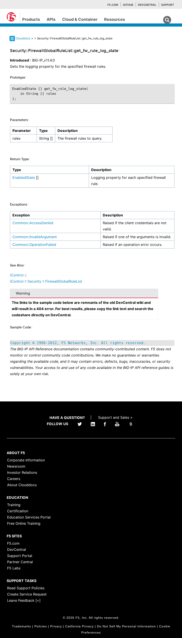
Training (13, 505)
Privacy (56, 626)
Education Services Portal (29, 517)
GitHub (128, 4)
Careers (13, 478)
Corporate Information (26, 460)
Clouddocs (23, 38)
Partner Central (20, 562)
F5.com (112, 4)
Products (31, 19)
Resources (114, 19)
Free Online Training (23, 523)
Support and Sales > (115, 417)
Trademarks (21, 626)
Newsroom (16, 466)
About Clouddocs (22, 485)
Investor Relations (22, 472)
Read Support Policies (25, 588)
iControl (17, 275)
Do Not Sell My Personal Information (126, 626)
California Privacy (79, 626)
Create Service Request (27, 594)
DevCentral (16, 549)
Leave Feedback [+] (24, 600)
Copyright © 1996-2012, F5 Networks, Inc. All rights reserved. (78, 343)
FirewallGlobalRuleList (63, 281)
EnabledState (23, 177)
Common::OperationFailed (34, 244)
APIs (51, 19)
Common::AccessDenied (32, 223)
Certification (17, 511)
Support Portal (19, 555)
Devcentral (147, 4)
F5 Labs (13, 568)
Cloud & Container (79, 19)
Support (167, 4)
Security (34, 281)
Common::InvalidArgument (34, 237)
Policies (40, 626)
